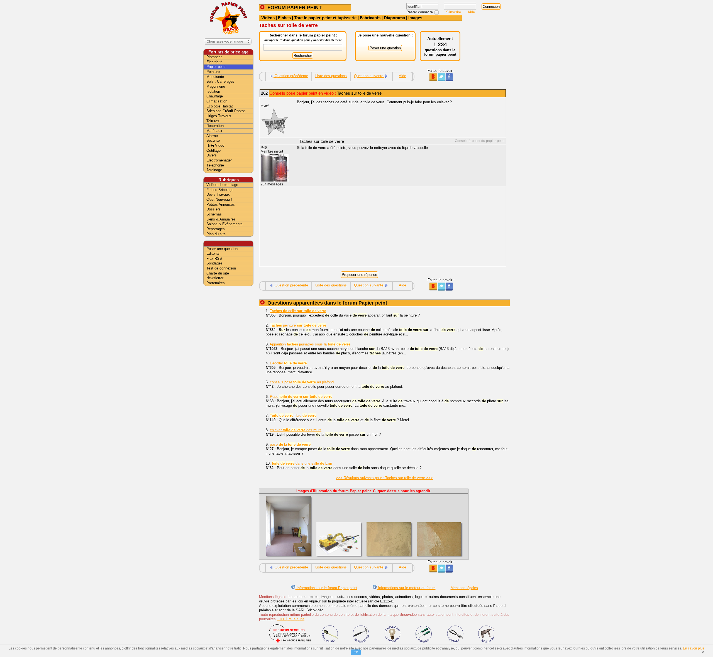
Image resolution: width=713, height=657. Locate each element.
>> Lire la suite (290, 619)
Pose (301, 396)
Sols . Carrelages (220, 81)
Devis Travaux (218, 194)
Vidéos (268, 17)
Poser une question (222, 249)
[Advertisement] (398, 227)
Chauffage (214, 96)
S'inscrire (454, 12)
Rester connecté (420, 12)
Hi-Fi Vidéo (215, 145)
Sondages (214, 263)
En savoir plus (693, 648)
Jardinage (214, 170)
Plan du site (216, 234)
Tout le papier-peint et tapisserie (325, 17)
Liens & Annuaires (221, 219)
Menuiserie (215, 77)
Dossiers (213, 209)
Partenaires (215, 283)
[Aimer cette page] (449, 80)
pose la (290, 444)
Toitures (212, 121)
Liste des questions (331, 76)
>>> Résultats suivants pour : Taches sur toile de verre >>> (384, 478)
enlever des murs (295, 430)
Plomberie (214, 57)
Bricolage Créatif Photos (226, 111)
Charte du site (217, 273)
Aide (471, 12)
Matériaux (214, 131)
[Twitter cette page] (441, 80)
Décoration (215, 126)
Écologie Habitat (219, 106)
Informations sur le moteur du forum (406, 588)
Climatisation (216, 101)
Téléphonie (215, 165)
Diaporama (394, 17)
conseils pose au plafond (302, 382)
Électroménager (219, 160)
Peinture (213, 72)
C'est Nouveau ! (219, 199)
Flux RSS (214, 258)
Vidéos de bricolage (222, 185)
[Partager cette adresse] (433, 80)
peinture (298, 325)
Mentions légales (464, 588)
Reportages (215, 229)
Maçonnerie (215, 86)
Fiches (284, 17)
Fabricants (370, 17)
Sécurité (213, 140)
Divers (211, 155)
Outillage (213, 150)
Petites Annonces (220, 204)
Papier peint (216, 67)
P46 (264, 147)
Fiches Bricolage (219, 190)
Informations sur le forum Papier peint (326, 588)
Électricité (214, 62)
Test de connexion (221, 268)
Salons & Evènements (224, 224)
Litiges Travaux (218, 116)
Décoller (288, 363)
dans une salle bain (302, 463)
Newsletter (214, 278)
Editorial (212, 253)
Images (415, 17)
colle (298, 311)
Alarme (212, 136)
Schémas (214, 214)
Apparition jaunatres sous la (310, 344)
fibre (293, 415)
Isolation (213, 91)
